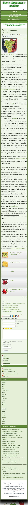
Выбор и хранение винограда (8, 441)
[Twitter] (12, 316)
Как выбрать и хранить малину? (9, 455)
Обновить (6, 346)
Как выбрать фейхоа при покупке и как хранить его (13, 457)
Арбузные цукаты (15, 262)
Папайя (3, 392)
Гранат (12, 280)
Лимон (3, 411)
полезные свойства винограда (8, 89)
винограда (11, 103)
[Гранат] (5, 285)
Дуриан (3, 388)
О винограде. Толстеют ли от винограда (12, 311)
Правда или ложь (7, 488)
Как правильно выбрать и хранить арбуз (11, 459)
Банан (3, 413)
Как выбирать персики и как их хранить (11, 429)
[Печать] (3, 36)
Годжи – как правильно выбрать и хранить (11, 445)
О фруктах (14, 11)
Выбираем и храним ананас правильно (11, 435)
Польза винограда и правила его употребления (14, 303)
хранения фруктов (14, 206)
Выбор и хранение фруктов (9, 371)
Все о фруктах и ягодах (14, 4)
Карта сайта (6, 358)
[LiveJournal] (17, 316)
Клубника (4, 409)
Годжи (3, 386)
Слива (3, 402)
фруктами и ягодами (21, 158)
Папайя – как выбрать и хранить (9, 433)
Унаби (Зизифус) (5, 390)
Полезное (5, 376)
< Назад (7, 314)
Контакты (5, 360)
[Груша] (5, 276)
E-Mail (17, 323)
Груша (12, 271)
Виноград (5, 301)
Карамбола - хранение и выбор (9, 462)
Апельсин (4, 417)
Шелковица (4, 406)
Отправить (5, 350)
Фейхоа (3, 415)
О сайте (5, 355)
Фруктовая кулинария (14, 19)
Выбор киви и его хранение (8, 443)
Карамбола (4, 398)
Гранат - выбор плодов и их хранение (10, 447)
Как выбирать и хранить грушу (9, 449)
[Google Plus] (18, 316)
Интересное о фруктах (14, 22)
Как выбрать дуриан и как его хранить (10, 453)
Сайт (17, 326)
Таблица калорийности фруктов (10, 373)
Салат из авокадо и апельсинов (16, 253)
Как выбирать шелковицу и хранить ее (10, 451)
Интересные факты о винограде (10, 307)
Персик (3, 404)
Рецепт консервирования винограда (11, 309)
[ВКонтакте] (10, 316)
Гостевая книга (6, 363)
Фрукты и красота (14, 16)
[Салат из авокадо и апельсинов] (5, 257)
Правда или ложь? (7, 369)
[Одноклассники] (14, 316)
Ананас (3, 421)
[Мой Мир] (15, 316)
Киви (3, 419)
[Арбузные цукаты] (5, 267)
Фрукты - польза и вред (14, 14)
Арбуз (3, 400)
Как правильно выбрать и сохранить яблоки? (12, 431)
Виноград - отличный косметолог (10, 305)
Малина (3, 382)
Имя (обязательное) (20, 321)
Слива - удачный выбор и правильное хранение (13, 477)
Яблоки (3, 423)
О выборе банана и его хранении (9, 467)
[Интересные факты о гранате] (5, 294)
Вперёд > (20, 314)
